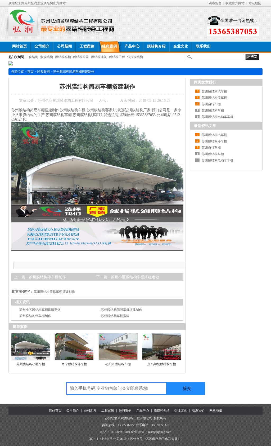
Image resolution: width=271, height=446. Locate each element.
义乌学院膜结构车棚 (161, 364)
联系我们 (198, 410)
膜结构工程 (117, 57)
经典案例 (43, 71)
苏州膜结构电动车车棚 (217, 117)
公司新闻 (90, 410)
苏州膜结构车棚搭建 (115, 316)
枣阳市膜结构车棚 (118, 364)
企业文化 (180, 410)
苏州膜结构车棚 (213, 110)
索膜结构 (46, 57)
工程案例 (107, 410)
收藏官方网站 (235, 3)
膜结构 (33, 57)
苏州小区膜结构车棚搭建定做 (135, 277)
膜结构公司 (81, 57)
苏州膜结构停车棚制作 (47, 277)
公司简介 (72, 410)
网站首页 (55, 410)
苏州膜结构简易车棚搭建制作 (54, 292)
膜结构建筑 (99, 57)
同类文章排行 (205, 82)
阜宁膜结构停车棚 (74, 364)
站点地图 (255, 3)
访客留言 (215, 3)
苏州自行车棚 (211, 104)
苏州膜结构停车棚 (214, 98)
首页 (30, 71)
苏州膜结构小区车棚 (30, 364)
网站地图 (215, 410)
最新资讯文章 (205, 126)
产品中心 (142, 410)
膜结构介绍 (162, 410)
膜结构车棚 (63, 57)
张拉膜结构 (135, 57)
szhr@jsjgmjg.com (159, 432)
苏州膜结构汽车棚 (214, 91)
